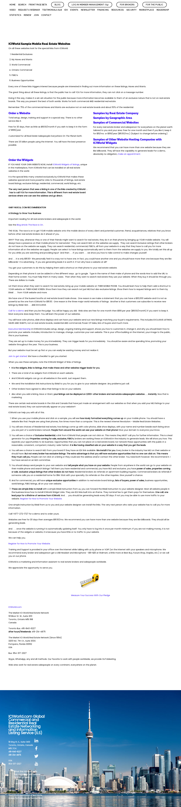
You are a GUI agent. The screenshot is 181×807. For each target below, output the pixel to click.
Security (131, 10)
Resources (117, 10)
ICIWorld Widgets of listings (66, 164)
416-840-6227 (14, 751)
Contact (46, 15)
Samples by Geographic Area (112, 118)
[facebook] (37, 748)
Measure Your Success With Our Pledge (90, 595)
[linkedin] (37, 740)
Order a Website (19, 113)
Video (12, 10)
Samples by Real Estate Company (115, 113)
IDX (66, 10)
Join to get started (17, 356)
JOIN (36, 15)
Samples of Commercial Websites (116, 122)
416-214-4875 (14, 755)
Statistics (15, 15)
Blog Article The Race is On (30, 224)
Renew (27, 15)
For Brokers (127, 5)
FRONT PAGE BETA (38, 5)
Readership (163, 10)
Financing (103, 10)
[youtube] (37, 763)
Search (22, 5)
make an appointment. (129, 154)
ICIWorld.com (15, 607)
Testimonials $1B (52, 10)
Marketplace (146, 10)
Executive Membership (19, 329)
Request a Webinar (29, 10)
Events (74, 10)
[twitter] (37, 756)
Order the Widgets (20, 160)
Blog (57, 5)
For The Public (154, 5)
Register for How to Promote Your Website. (41, 498)
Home (12, 5)
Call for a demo (16, 310)
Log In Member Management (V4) (90, 5)
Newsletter (88, 10)
